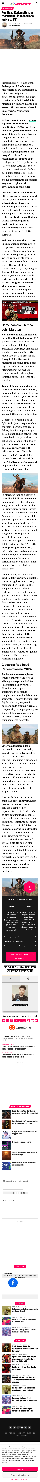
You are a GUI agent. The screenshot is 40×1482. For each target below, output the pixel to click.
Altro (17, 1436)
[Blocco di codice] (18, 1193)
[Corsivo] (6, 1193)
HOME (5, 1433)
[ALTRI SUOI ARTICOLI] (29, 979)
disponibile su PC (11, 89)
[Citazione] (16, 1193)
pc (18, 1036)
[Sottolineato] (8, 1193)
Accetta (20, 1469)
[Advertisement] (20, 66)
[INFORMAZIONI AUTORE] (11, 979)
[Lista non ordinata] (14, 1193)
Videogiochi (12, 1433)
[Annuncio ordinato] (12, 1193)
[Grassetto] (4, 1193)
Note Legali (24, 1479)
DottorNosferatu (15, 25)
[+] (27, 1193)
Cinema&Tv (21, 1433)
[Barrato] (10, 1193)
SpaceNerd (8, 1273)
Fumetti (29, 1433)
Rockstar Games (26, 1038)
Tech (34, 1433)
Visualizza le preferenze (20, 1475)
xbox (4, 1040)
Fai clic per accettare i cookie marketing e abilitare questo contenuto (20, 1276)
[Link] (21, 1193)
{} (23, 1193)
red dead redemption (10, 1038)
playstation (25, 1036)
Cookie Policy (15, 1479)
